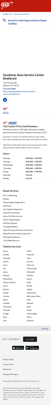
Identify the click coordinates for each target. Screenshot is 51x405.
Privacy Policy (8, 359)
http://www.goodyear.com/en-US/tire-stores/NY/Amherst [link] (19, 92)
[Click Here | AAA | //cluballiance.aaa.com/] (7, 7)
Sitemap (45, 329)
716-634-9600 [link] (9, 88)
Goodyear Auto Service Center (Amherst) (29, 14)
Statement (7, 369)
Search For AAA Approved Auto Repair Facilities (27, 22)
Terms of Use (8, 364)
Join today (30, 339)
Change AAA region (10, 374)
